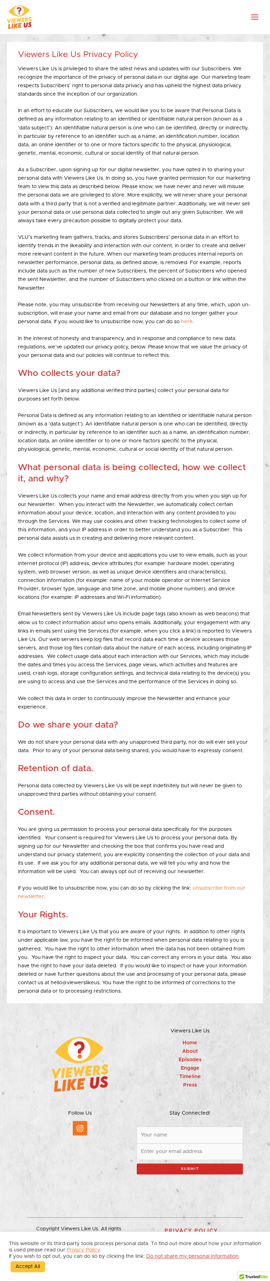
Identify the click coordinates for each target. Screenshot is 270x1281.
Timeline (190, 1076)
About (190, 1051)
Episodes (190, 1059)
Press (190, 1085)
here (187, 321)
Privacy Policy (83, 1250)
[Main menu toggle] (254, 17)
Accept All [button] (27, 1266)
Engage (190, 1068)
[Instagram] (80, 1128)
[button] (191, 1231)
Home (189, 1042)
